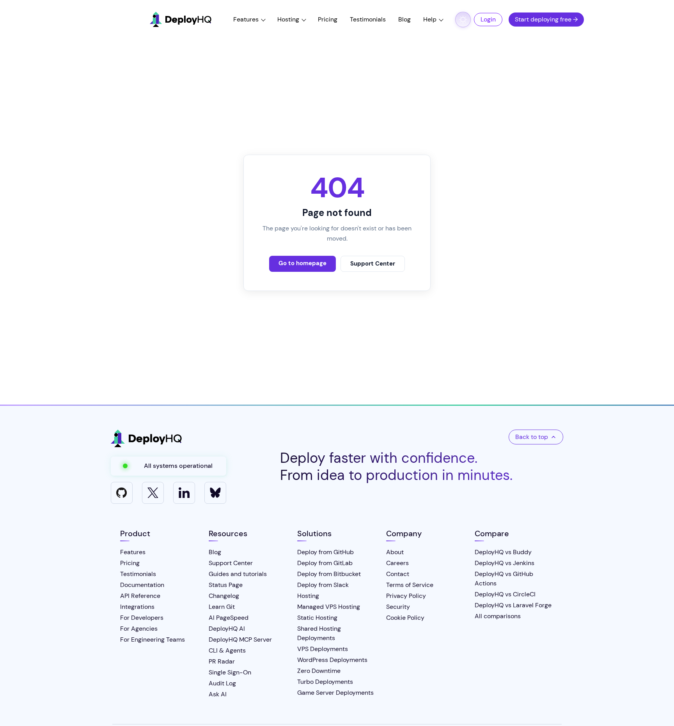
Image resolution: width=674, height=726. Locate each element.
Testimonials (368, 19)
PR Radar (222, 661)
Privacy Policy (406, 596)
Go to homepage (302, 263)
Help (429, 19)
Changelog (224, 596)
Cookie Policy (405, 618)
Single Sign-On (230, 672)
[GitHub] (122, 493)
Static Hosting (317, 618)
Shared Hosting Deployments (319, 633)
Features (246, 19)
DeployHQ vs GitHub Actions (504, 578)
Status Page (226, 585)
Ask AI (218, 694)
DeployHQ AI (227, 628)
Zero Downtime (319, 671)
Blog (404, 19)
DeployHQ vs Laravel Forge (513, 605)
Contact (397, 574)
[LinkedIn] (184, 493)
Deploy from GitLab (325, 563)
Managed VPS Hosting (328, 607)
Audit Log (222, 683)
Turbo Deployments (325, 682)
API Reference (140, 596)
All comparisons (498, 616)
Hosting (288, 19)
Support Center (372, 264)
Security (398, 607)
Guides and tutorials (238, 574)
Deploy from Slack (323, 585)
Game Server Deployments (335, 693)
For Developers (141, 618)
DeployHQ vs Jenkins (504, 563)
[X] (153, 493)
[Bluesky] (215, 493)
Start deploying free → (546, 19)
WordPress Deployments (332, 660)
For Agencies (139, 628)
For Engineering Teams (152, 639)
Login (488, 19)
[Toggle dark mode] (463, 19)
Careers (397, 563)
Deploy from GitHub (325, 552)
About (395, 552)
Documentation (142, 585)
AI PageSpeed (228, 618)
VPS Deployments (322, 649)
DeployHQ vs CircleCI (505, 594)
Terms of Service (409, 585)
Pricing (327, 19)
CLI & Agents (227, 650)
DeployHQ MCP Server (240, 639)
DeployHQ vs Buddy (503, 552)
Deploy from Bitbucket (329, 574)
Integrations (137, 607)
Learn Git (222, 607)
